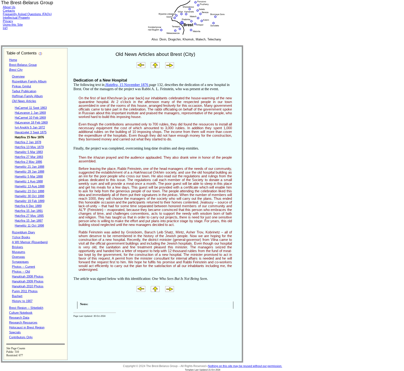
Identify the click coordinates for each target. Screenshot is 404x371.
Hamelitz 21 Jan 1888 (29, 166)
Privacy (8, 21)
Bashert (17, 296)
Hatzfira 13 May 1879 (29, 147)
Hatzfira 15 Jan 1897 (29, 220)
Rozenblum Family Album (29, 81)
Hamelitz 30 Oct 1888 (29, 196)
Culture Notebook (20, 312)
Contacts (9, 10)
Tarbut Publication (24, 91)
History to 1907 (22, 301)
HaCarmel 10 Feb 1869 (30, 117)
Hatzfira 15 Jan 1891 (29, 211)
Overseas (18, 257)
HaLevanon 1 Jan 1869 (30, 112)
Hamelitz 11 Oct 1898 (29, 225)
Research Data (19, 317)
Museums (18, 252)
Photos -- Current (23, 266)
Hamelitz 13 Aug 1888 (29, 186)
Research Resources (23, 322)
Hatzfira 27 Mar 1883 (29, 157)
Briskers (17, 247)
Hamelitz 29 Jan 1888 (29, 171)
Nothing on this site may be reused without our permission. (245, 366)
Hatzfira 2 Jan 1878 (28, 142)
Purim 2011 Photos (25, 291)
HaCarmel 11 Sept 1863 (31, 108)
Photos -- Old (21, 271)
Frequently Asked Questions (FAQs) (27, 14)
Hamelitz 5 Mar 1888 (29, 176)
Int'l (5, 28)
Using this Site (13, 24)
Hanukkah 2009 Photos (27, 281)
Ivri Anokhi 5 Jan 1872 (30, 127)
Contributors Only (21, 337)
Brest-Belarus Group (23, 65)
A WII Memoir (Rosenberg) (30, 242)
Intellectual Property (16, 17)
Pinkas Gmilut (21, 86)
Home (13, 60)
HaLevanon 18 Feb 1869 (31, 122)
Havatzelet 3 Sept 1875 (31, 132)
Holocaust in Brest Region (26, 327)
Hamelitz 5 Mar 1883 (29, 152)
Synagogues (20, 262)
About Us (9, 7)
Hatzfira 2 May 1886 (28, 162)
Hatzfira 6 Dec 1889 (28, 206)
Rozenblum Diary (23, 232)
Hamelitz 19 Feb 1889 (29, 201)
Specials (15, 332)
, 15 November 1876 (127, 85)
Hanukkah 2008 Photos (27, 276)
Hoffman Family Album (27, 96)
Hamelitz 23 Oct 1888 (29, 191)
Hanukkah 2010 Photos (27, 286)
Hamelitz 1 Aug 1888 (29, 181)
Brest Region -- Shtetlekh (26, 308)
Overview (18, 76)
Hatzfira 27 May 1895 (29, 216)
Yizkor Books (21, 237)
